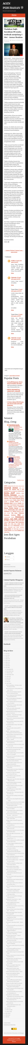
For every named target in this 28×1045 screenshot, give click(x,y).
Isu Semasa (13, 505)
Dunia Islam (16, 500)
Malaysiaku (11, 510)
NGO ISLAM (7, 513)
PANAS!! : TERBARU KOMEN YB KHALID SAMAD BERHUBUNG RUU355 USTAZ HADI (14, 584)
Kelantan (10, 506)
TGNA (9, 530)
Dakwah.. (6, 498)
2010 (6, 1016)
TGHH (5, 530)
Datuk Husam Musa (18, 498)
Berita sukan (21, 495)
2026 (6, 653)
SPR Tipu (16, 528)
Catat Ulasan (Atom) (14, 375)
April (7, 683)
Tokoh (13, 530)
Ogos (7, 676)
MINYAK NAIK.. (20, 511)
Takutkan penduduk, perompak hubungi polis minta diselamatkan (15, 444)
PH (5, 520)
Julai (7, 678)
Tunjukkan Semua (20, 480)
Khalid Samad (13, 508)
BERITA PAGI (20, 493)
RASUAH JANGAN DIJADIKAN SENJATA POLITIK (18, 428)
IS (9, 504)
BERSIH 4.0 (11, 496)
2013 (6, 667)
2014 (6, 665)
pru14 (18, 524)
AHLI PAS (13, 485)
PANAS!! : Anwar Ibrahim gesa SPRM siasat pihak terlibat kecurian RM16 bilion (13, 607)
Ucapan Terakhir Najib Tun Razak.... (14, 983)
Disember (8, 669)
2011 (6, 1015)
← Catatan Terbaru (9, 250)
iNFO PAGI (6, 505)
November (8, 671)
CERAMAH (21, 496)
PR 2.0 (15, 520)
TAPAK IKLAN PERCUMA (9, 566)
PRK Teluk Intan (12, 524)
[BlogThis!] (6, 242)
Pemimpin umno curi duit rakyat (14, 518)
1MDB (5, 486)
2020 (6, 655)
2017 (6, 660)
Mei (7, 681)
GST (23, 501)
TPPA (15, 530)
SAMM (17, 527)
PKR (7, 520)
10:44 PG (7, 40)
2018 (6, 658)
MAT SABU (18, 509)
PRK (18, 520)
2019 (6, 657)
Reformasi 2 (17, 525)
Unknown (14, 277)
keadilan (22, 505)
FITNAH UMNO (14, 501)
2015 (6, 664)
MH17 (11, 511)
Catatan (8, 556)
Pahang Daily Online (14, 457)
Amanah (7, 488)
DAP (10, 498)
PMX (10, 520)
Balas (12, 273)
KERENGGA (12, 441)
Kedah (5, 506)
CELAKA (16, 496)
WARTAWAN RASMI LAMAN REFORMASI (14, 425)
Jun (7, 679)
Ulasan (8, 559)
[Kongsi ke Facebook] (8, 242)
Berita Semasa (10, 495)
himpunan (15, 503)
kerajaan (15, 506)
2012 (6, 1013)
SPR (12, 528)
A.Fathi (13, 260)
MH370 (14, 511)
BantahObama (7, 491)
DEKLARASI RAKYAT (8, 500)
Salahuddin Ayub (11, 527)
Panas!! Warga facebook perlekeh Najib (15, 802)
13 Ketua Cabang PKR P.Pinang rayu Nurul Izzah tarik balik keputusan (15, 403)
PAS (19, 515)
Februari (8, 1009)
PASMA (12, 517)
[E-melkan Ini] (4, 242)
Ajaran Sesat (21, 485)
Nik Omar (14, 513)
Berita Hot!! (9, 493)
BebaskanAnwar (14, 491)
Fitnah (22, 500)
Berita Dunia (21, 491)
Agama (9, 486)
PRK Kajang (11, 522)
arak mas (21, 487)
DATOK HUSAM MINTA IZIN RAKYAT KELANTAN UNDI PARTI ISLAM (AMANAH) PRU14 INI (13, 597)
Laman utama (7, 564)
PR (12, 520)
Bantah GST (7, 489)
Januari (8, 1011)
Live (20, 508)
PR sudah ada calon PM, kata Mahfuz (14, 747)
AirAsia (16, 485)
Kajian (18, 505)
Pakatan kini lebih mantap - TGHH (14, 971)
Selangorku (7, 529)
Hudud (19, 503)
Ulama (19, 530)
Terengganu (21, 528)
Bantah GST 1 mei (18, 489)
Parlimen (13, 515)
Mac (7, 1008)
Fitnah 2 (6, 501)
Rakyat (8, 525)
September (9, 674)
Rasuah (12, 525)
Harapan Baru (8, 503)
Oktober (8, 672)
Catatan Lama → (19, 250)
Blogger (22, 1033)
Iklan (23, 503)
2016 (6, 662)
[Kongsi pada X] (7, 242)
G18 (20, 501)
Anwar (15, 488)
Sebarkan (22, 527)
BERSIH (6, 496)
